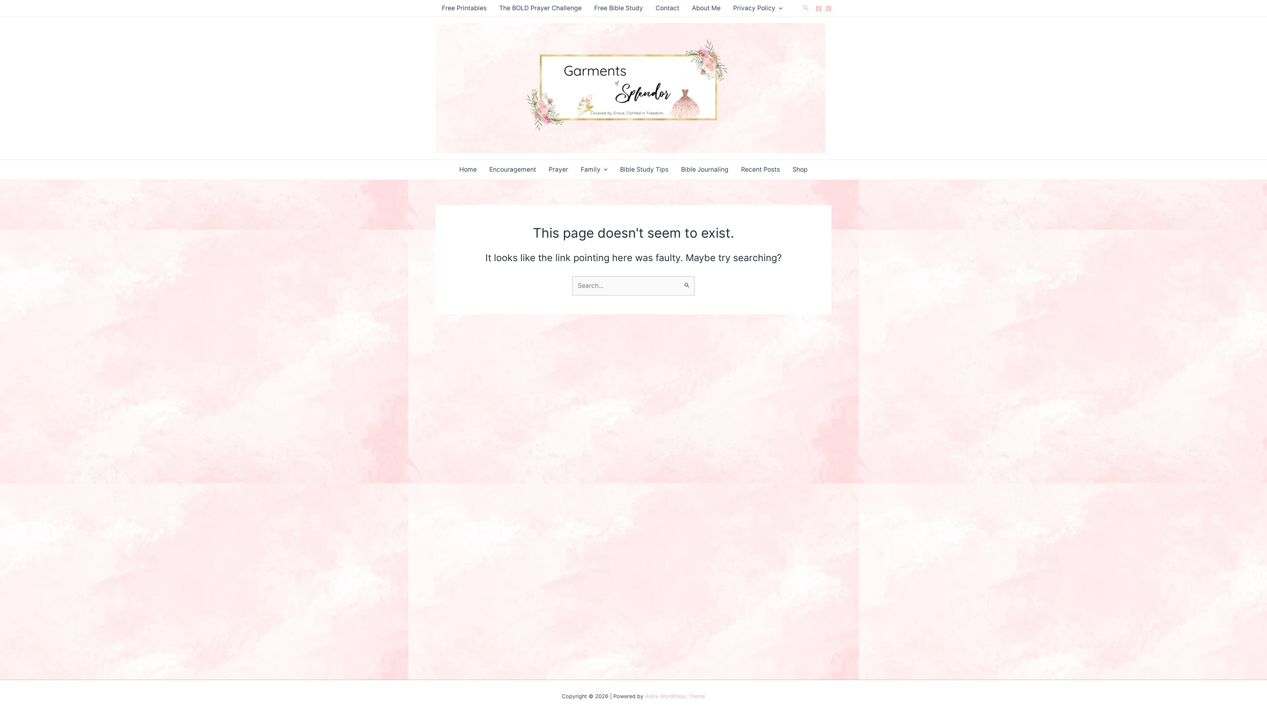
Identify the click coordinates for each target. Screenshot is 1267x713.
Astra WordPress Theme (675, 696)
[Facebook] (819, 9)
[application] (778, 8)
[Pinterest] (828, 9)
